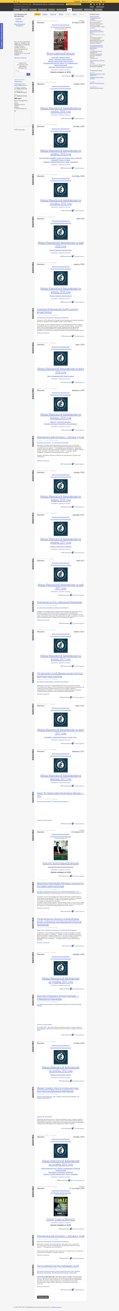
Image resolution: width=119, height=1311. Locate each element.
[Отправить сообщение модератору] (1, 36)
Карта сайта (100, 6)
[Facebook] (33, 23)
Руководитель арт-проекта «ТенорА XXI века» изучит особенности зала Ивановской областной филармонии (59, 921)
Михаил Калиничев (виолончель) (61, 61)
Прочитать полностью (20, 57)
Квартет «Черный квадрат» (60, 422)
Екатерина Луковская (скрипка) (61, 1172)
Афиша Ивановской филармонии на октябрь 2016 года (60, 1163)
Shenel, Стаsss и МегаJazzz (60, 1219)
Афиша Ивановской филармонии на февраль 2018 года (60, 416)
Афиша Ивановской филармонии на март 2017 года (60, 731)
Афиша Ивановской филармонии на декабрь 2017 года (60, 541)
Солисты (25, 9)
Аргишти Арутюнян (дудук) (60, 1075)
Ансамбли (33, 9)
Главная (17, 9)
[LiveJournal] (33, 318)
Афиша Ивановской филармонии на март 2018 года (60, 370)
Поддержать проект (73, 4)
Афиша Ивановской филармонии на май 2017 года (61, 586)
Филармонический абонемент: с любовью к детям (60, 437)
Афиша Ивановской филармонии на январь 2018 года (60, 498)
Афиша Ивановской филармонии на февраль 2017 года (60, 777)
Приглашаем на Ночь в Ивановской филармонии (59, 602)
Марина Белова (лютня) (58, 893)
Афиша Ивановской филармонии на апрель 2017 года (60, 657)
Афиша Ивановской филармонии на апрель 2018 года (60, 290)
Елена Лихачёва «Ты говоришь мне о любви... (95, 18)
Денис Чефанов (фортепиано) (60, 59)
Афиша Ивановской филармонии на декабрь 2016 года (60, 980)
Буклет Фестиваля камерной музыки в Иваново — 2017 (60, 794)
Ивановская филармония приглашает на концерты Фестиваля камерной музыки (60, 884)
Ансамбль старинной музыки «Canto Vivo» (60, 737)
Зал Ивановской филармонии (60, 27)
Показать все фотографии (44, 820)
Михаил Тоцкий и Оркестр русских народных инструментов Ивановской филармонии (58, 1089)
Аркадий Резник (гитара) (60, 160)
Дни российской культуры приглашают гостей (58, 1266)
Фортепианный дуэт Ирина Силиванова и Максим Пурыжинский (60, 1169)
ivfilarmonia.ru (18, 81)
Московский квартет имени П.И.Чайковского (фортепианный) (61, 64)
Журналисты (88, 9)
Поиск (92, 6)
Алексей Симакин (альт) (60, 57)
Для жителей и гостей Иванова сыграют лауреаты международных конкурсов (60, 674)
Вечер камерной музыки (61, 53)
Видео (61, 14)
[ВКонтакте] (33, 21)
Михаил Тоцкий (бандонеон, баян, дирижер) (61, 162)
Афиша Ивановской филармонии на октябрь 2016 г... (96, 32)
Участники (98, 9)
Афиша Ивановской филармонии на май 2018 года (61, 244)
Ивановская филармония (61, 25)
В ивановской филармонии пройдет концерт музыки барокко (57, 310)
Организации (77, 9)
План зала (19, 21)
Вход (103, 1)
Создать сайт (95, 1)
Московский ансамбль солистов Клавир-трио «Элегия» (60, 158)
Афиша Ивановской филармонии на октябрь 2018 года (60, 152)
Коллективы (42, 9)
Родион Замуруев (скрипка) (60, 546)
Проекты (52, 9)
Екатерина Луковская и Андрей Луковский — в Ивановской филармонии (58, 997)
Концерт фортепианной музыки (61, 863)
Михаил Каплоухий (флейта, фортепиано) (60, 424)
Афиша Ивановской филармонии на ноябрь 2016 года (60, 1069)
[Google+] (33, 28)
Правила (77, 1)
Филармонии (61, 9)
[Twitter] (33, 25)
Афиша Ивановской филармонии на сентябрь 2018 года (60, 202)
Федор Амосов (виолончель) (61, 250)
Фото (74, 14)
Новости (53, 14)
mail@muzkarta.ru (56, 1307)
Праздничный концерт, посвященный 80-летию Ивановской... (96, 47)
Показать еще (43, 1297)
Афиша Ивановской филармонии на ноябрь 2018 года (60, 110)
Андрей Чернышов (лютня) (73, 893)
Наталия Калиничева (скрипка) (61, 67)
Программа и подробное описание (60, 69)
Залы (69, 9)
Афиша (44, 14)
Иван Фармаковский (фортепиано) (60, 376)
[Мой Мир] (33, 27)
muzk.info (99, 66)
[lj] (33, 30)
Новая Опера (40, 930)
